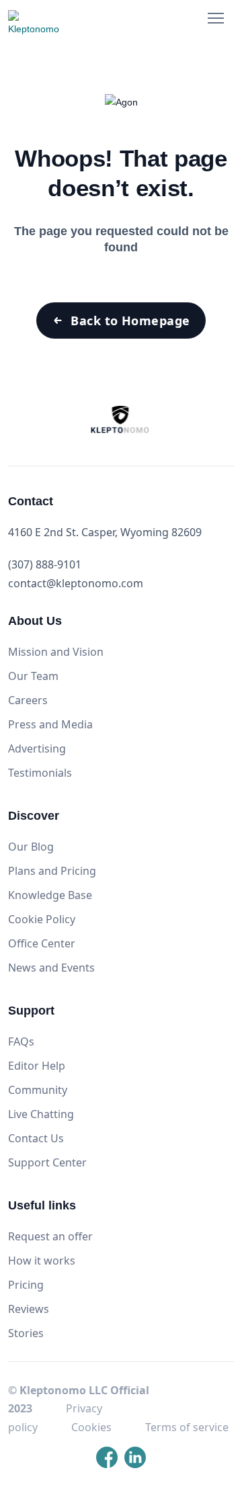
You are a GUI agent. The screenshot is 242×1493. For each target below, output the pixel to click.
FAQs (21, 1041)
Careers (28, 700)
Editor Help (36, 1065)
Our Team (33, 676)
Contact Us (36, 1138)
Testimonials (40, 772)
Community (37, 1089)
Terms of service (187, 1427)
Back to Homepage (130, 320)
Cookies (91, 1427)
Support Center (47, 1162)
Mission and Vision (56, 651)
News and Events (51, 967)
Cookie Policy (41, 919)
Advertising (37, 748)
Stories (26, 1333)
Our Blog (31, 846)
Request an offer (50, 1236)
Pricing (26, 1284)
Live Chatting (41, 1114)
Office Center (41, 943)
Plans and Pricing (52, 870)
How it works (41, 1260)
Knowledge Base (50, 895)
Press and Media (50, 724)
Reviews (28, 1309)
